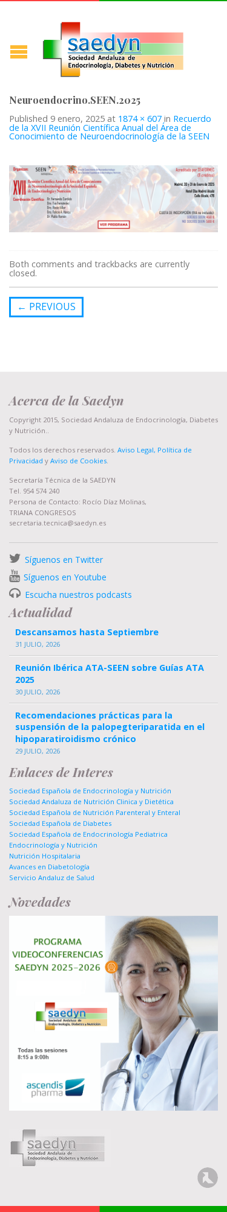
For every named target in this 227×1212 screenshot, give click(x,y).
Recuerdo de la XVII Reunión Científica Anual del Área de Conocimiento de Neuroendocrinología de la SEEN (110, 127)
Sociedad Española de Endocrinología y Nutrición (90, 790)
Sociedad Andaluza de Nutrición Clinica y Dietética (91, 801)
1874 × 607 (140, 118)
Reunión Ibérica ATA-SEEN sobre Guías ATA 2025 (109, 673)
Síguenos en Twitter (64, 559)
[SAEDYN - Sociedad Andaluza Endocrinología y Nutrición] (113, 47)
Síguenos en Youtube (65, 577)
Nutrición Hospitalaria (45, 855)
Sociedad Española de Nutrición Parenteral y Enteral (94, 812)
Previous (46, 306)
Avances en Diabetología (49, 866)
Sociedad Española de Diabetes (60, 823)
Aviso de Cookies (78, 460)
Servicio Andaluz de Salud (51, 877)
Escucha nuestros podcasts (77, 594)
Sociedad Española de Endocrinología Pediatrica (88, 834)
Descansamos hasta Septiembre (87, 632)
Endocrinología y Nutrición (53, 844)
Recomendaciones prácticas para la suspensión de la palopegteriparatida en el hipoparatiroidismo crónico (110, 726)
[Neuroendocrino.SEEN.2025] (113, 198)
